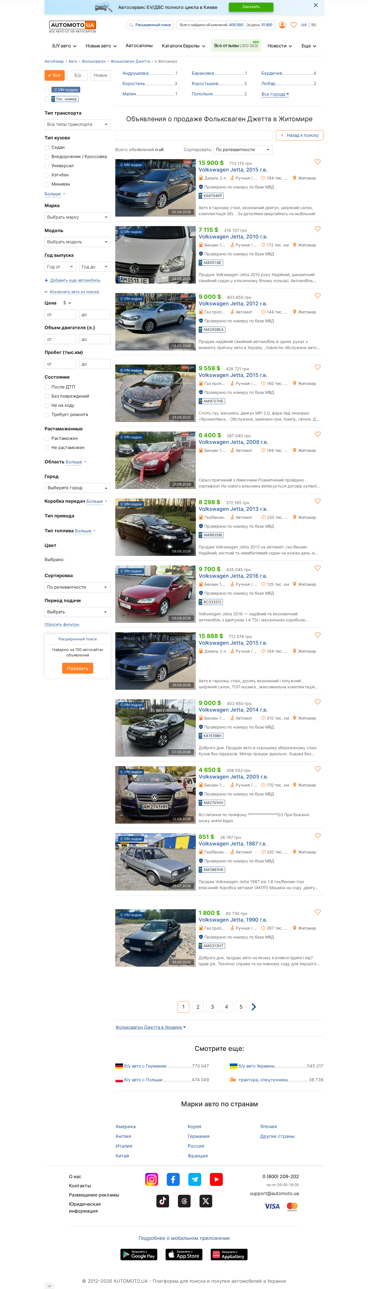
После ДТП (63, 387)
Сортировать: (198, 149)
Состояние (57, 377)
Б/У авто (61, 46)
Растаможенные (64, 428)
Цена (50, 303)
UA (304, 24)
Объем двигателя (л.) (70, 327)
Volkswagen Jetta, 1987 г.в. (233, 844)
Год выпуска (59, 255)
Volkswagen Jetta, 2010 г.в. (233, 237)
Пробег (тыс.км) (64, 352)
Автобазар (54, 61)
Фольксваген (94, 61)
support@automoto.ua (274, 1193)
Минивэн (60, 184)
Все (56, 75)
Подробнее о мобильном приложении (184, 1238)
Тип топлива (59, 530)
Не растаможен (68, 447)
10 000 (266, 24)
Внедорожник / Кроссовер (79, 156)
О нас (75, 1176)
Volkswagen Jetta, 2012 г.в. (233, 303)
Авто (72, 61)
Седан (58, 147)
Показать (77, 668)
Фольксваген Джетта (130, 61)
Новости (277, 46)
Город (52, 476)
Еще (306, 46)
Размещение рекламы (94, 1195)
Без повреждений (70, 396)
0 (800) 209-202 (280, 1176)
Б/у (77, 75)
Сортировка (59, 575)
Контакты (80, 1185)
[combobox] (78, 125)
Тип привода (59, 516)
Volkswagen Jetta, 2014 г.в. (233, 710)
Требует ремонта (69, 414)
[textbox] (66, 488)
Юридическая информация (85, 1207)
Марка (52, 205)
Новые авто (98, 46)
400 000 (236, 24)
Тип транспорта (63, 113)
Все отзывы (236, 45)
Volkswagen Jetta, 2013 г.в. (233, 509)
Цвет (50, 545)
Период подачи (63, 600)
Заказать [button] (251, 6)
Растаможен (64, 438)
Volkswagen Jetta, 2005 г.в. (233, 777)
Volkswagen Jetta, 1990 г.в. (233, 920)
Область (54, 462)
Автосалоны (139, 45)
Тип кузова (57, 137)
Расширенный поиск (153, 24)
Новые (101, 75)
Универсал (62, 165)
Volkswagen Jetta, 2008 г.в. (233, 442)
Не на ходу (62, 405)
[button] (72, 280)
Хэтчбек (60, 175)
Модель (54, 230)
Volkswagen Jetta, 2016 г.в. (233, 576)
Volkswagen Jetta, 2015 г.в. (233, 170)
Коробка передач (65, 501)
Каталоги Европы (181, 46)
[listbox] (67, 303)
